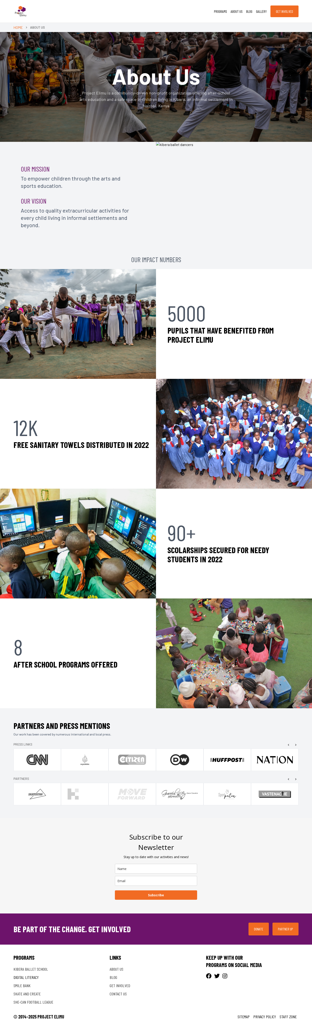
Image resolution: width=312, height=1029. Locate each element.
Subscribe (156, 895)
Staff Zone (288, 1016)
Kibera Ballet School (30, 969)
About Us (237, 11)
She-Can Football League (33, 1002)
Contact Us (118, 993)
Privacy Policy (264, 1016)
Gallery (261, 11)
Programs (220, 11)
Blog (249, 11)
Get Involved (284, 11)
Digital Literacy (26, 977)
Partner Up (285, 929)
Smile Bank (22, 985)
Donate (258, 929)
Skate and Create (27, 993)
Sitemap (244, 1016)
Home (18, 27)
